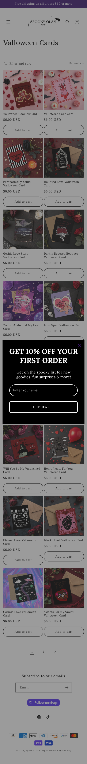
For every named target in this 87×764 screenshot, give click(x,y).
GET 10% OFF (43, 407)
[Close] (79, 345)
